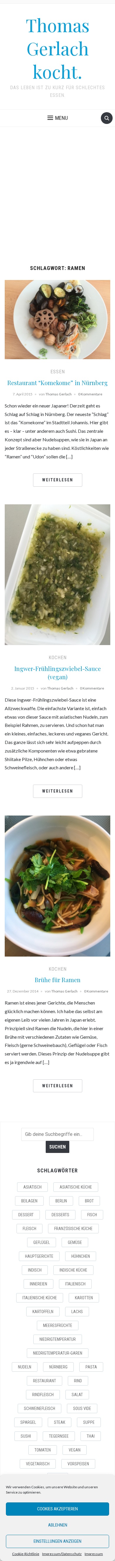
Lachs (77, 1311)
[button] (57, 118)
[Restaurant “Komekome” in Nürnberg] (58, 319)
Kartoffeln (42, 1311)
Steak (59, 1422)
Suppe (89, 1422)
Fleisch (29, 1228)
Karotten (84, 1297)
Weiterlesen (57, 480)
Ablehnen (57, 1525)
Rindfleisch (43, 1394)
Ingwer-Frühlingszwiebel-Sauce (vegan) (57, 672)
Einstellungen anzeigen (57, 1541)
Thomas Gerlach (58, 394)
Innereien (38, 1284)
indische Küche (73, 1270)
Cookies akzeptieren (57, 1509)
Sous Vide (82, 1408)
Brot (89, 1201)
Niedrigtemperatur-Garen (57, 1353)
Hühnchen (80, 1256)
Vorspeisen (78, 1463)
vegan (74, 1450)
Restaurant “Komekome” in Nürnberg (57, 383)
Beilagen (29, 1201)
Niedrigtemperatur (58, 1339)
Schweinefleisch (39, 1408)
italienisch (75, 1284)
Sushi (26, 1436)
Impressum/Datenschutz (62, 1554)
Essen (57, 371)
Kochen (58, 657)
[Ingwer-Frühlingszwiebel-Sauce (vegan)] (58, 574)
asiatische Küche (76, 1187)
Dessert (26, 1214)
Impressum (94, 1554)
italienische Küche (39, 1297)
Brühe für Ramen (57, 980)
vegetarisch (38, 1463)
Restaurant (44, 1380)
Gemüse (75, 1242)
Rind (78, 1380)
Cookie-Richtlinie (25, 1554)
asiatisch (32, 1187)
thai (91, 1436)
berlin (61, 1201)
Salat (77, 1394)
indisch (35, 1270)
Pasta (91, 1367)
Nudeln (24, 1367)
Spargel (28, 1422)
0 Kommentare (90, 394)
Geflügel (41, 1242)
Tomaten (42, 1450)
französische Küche (73, 1228)
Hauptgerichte (39, 1256)
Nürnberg (58, 1367)
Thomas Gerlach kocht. (58, 48)
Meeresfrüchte (57, 1325)
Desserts (60, 1214)
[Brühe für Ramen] (58, 885)
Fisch (92, 1214)
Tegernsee (59, 1436)
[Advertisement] (57, 196)
